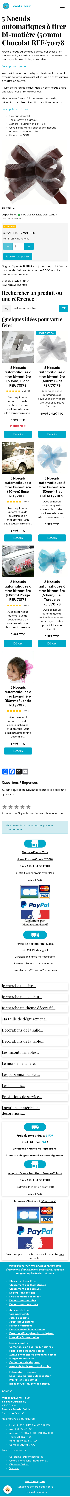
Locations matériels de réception (30, 1376)
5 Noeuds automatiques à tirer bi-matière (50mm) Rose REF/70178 (17, 487)
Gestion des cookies (35, 1492)
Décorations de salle (22, 1292)
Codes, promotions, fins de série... (28, 1460)
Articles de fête (19, 1310)
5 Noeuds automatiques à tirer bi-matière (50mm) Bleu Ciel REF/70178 (52, 487)
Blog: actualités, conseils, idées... (30, 1383)
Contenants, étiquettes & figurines (31, 1347)
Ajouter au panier (18, 256)
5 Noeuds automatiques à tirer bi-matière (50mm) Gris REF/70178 (52, 377)
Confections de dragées (24, 1362)
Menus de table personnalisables (30, 1366)
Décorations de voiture (23, 1304)
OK (64, 308)
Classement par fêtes (22, 1281)
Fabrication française (23, 1372)
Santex (22, 284)
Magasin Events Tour (35, 852)
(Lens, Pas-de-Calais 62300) (35, 859)
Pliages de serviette (21, 1358)
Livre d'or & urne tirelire (24, 1337)
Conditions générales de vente (35, 1486)
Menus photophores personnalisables (32, 1354)
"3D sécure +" (48, 1201)
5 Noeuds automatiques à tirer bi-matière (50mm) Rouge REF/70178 (17, 591)
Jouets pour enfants (22, 1321)
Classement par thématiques (27, 1285)
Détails (18, 434)
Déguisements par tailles (25, 1296)
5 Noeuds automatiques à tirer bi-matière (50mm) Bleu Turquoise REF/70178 (52, 593)
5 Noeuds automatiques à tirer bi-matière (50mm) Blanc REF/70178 (17, 377)
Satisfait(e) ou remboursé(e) (26, 1456)
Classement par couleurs (25, 1288)
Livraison (20, 956)
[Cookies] (7, 1489)
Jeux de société (19, 1317)
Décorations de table (22, 1300)
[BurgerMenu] (62, 6)
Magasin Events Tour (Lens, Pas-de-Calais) (35, 1173)
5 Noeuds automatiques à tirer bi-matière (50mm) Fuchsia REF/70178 (17, 696)
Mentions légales (35, 1481)
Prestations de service (23, 1379)
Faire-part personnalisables (26, 1350)
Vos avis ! (14, 1468)
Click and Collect (19, 1464)
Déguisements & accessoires (27, 1329)
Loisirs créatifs (18, 1343)
